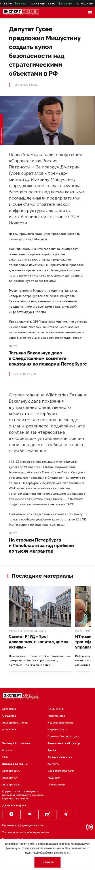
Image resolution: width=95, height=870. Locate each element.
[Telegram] (66, 814)
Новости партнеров (60, 722)
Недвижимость (57, 729)
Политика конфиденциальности (22, 825)
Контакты (53, 763)
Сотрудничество (60, 757)
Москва (7, 750)
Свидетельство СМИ (61, 770)
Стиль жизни (56, 708)
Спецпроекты (56, 784)
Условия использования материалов (25, 832)
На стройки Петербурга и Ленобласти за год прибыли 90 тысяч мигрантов (41, 545)
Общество (9, 715)
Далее (13, 346)
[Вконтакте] (29, 814)
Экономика (9, 708)
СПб (5, 757)
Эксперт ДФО (11, 770)
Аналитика (9, 729)
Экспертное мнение (15, 722)
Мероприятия (19, 630)
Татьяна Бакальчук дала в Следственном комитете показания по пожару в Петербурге (48, 358)
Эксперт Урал (11, 784)
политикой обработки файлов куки (47, 852)
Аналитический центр (64, 743)
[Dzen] (11, 814)
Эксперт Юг (10, 777)
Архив (52, 750)
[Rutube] (47, 814)
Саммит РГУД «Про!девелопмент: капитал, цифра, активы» (39, 641)
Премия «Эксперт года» (63, 736)
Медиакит (54, 777)
